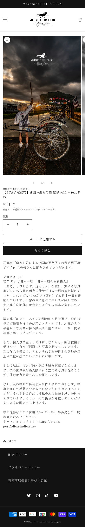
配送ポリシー (18, 454)
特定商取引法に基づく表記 (27, 480)
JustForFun (36, 522)
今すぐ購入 (42, 250)
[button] (5, 19)
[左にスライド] (33, 183)
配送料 (16, 209)
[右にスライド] (51, 183)
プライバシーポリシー (24, 467)
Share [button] (12, 441)
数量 (6, 216)
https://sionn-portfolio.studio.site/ (32, 423)
